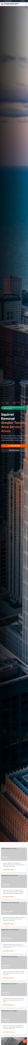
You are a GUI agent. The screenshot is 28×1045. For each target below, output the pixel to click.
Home (2, 403)
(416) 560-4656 (15, 445)
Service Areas (7, 403)
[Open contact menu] (25, 1041)
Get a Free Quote (14, 450)
